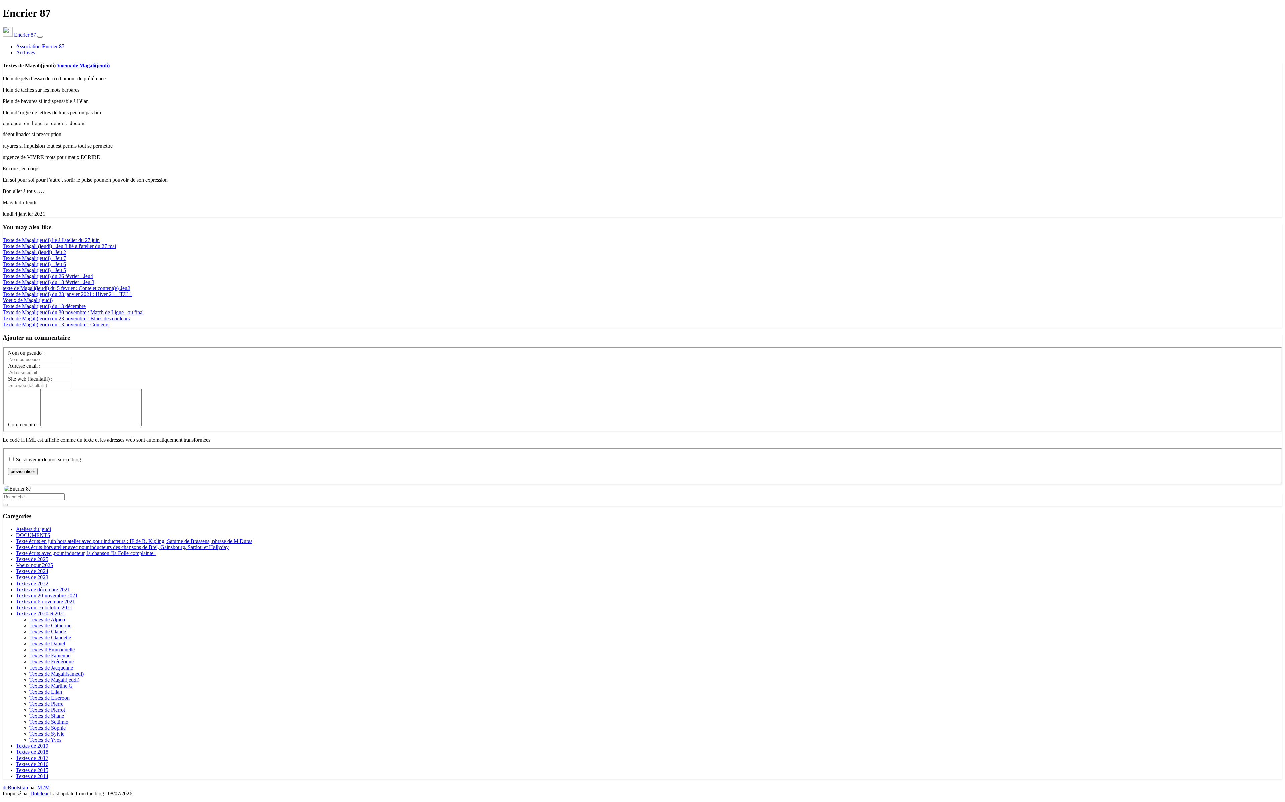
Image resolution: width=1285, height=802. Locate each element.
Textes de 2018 (32, 752)
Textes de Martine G (51, 686)
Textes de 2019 (32, 746)
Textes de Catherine (50, 625)
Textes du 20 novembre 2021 (47, 595)
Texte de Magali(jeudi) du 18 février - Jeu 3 (48, 282)
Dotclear (39, 793)
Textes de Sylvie (46, 734)
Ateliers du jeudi (33, 529)
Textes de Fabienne (49, 655)
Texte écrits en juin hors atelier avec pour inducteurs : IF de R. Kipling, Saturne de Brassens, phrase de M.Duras (134, 541)
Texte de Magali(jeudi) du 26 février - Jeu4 (48, 276)
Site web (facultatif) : (30, 379)
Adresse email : (24, 366)
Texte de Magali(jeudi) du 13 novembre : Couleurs (56, 324)
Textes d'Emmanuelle (52, 649)
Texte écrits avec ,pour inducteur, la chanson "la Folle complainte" (86, 553)
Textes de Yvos (45, 740)
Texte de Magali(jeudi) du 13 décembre (44, 306)
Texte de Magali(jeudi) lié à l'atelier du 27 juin (51, 240)
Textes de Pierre (46, 704)
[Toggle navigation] (40, 37)
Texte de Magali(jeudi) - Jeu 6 (34, 264)
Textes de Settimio (48, 722)
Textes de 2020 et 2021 (40, 613)
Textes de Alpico (47, 619)
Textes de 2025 (32, 559)
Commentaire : (23, 424)
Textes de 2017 (32, 758)
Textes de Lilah (45, 692)
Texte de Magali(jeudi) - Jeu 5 (34, 270)
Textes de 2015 (32, 770)
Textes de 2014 (32, 776)
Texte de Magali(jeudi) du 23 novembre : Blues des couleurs (66, 318)
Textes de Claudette (50, 637)
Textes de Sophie (47, 728)
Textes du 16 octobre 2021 (44, 607)
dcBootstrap (15, 787)
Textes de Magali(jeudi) (54, 680)
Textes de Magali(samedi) (56, 674)
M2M (43, 787)
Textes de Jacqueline (51, 668)
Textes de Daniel (47, 643)
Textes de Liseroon (49, 698)
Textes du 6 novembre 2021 (45, 601)
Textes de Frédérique (51, 661)
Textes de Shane (46, 716)
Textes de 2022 (32, 583)
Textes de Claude (47, 631)
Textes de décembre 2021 (43, 589)
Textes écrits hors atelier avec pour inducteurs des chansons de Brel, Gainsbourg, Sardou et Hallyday (122, 547)
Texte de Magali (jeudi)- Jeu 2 (34, 252)
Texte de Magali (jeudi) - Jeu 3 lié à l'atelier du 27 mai (59, 246)
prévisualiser (23, 471)
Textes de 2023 (32, 577)
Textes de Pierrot (47, 710)
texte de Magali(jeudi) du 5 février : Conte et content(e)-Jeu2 (66, 288)
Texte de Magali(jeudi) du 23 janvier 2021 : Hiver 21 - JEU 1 (67, 294)
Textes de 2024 (32, 571)
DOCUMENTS (33, 535)
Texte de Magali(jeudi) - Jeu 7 (34, 258)
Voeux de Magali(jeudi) (83, 65)
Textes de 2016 (32, 764)
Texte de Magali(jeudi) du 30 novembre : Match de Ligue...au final (73, 312)
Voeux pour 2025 (34, 565)
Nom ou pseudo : (26, 353)
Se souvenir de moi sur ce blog (48, 459)
